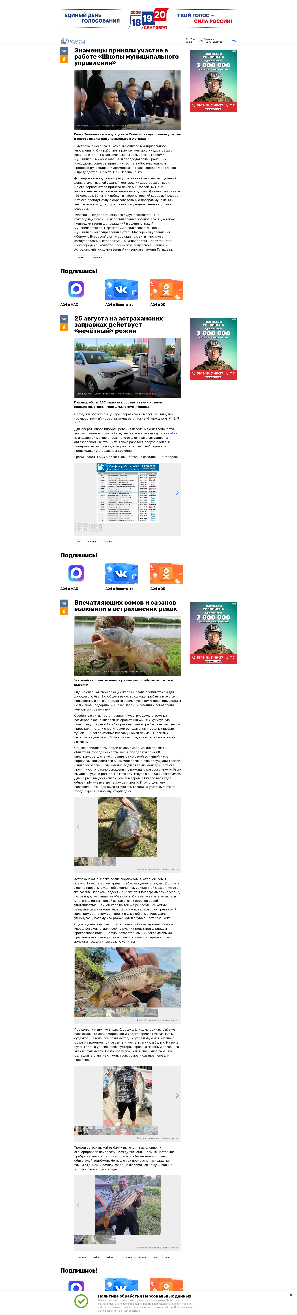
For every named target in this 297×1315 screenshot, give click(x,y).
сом (155, 1257)
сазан (168, 1257)
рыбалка (81, 1257)
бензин (92, 541)
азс (79, 541)
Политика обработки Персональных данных (144, 1296)
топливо (107, 541)
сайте (172, 433)
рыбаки (110, 1257)
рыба (96, 1257)
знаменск (97, 257)
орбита (80, 257)
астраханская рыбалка (134, 1257)
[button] (177, 492)
